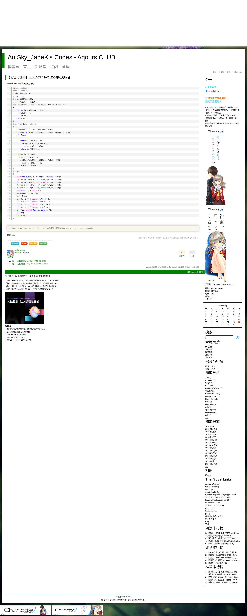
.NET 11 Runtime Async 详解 (16, 335)
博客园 (13, 67)
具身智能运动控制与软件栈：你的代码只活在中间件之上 (25, 329)
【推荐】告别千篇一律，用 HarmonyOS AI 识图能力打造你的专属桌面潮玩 (30, 286)
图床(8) (208, 475)
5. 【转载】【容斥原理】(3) (216, 563)
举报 (197, 267)
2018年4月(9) (210, 432)
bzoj (13, 235)
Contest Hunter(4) (212, 394)
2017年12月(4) (211, 440)
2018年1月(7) (210, 437)
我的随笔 (209, 347)
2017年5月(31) (211, 459)
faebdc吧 (209, 489)
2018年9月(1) (210, 426)
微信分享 (43, 243)
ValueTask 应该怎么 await (15, 337)
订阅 (54, 67)
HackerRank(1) (211, 399)
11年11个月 (215, 291)
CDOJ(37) (209, 385)
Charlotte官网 (210, 519)
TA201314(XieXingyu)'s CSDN (217, 497)
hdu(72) (208, 402)
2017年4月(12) (211, 461)
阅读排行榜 (214, 528)
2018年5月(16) (211, 429)
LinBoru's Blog (211, 511)
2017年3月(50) (211, 464)
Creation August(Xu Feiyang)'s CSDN (220, 495)
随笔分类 (212, 373)
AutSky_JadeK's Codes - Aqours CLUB (61, 57)
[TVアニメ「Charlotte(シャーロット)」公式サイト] (215, 204)
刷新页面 (190, 272)
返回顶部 (199, 272)
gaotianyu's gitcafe (212, 484)
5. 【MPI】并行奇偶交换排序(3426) (219, 544)
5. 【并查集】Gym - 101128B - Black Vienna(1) (224, 582)
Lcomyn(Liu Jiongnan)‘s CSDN (217, 500)
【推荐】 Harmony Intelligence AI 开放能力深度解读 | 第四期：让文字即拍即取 (32, 280)
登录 (33, 276)
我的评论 (209, 349)
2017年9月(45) (211, 448)
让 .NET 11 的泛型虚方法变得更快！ (18, 332)
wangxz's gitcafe (212, 492)
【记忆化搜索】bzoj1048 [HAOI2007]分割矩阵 (32, 264)
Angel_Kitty (209, 508)
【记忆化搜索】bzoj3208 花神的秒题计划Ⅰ (31, 261)
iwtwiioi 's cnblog (212, 487)
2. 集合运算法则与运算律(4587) (218, 536)
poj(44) (208, 415)
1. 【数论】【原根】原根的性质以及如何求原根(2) (225, 572)
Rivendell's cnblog (212, 503)
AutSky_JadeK (20, 250)
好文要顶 (15, 243)
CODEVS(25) (210, 391)
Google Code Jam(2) (213, 396)
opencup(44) (210, 410)
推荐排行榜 (214, 567)
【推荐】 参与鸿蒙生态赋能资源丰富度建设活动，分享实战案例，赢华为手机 (31, 283)
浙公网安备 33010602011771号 (115, 600)
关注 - (26, 252)
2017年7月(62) (211, 453)
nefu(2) (208, 407)
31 (212, 296)
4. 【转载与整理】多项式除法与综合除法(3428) (224, 541)
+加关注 (10, 257)
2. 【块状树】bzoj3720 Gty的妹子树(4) (221, 555)
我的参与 (209, 352)
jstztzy (207, 513)
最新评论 (209, 355)
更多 (207, 418)
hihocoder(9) (210, 404)
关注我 (24, 243)
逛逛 (40, 276)
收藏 (193, 267)
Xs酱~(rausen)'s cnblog (214, 505)
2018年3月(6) (210, 434)
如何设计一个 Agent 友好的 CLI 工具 (19, 340)
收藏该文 (33, 243)
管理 (65, 67)
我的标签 (209, 357)
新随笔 (40, 67)
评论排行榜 (214, 548)
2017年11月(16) (211, 442)
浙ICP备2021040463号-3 (136, 600)
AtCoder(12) (210, 380)
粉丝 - (18, 252)
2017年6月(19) (211, 456)
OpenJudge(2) (211, 412)
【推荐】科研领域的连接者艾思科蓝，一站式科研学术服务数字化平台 (29, 289)
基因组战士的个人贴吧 (214, 516)
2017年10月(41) (211, 445)
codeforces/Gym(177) (214, 388)
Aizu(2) (208, 378)
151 (212, 294)
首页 (27, 67)
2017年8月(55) (211, 450)
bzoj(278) (209, 383)
